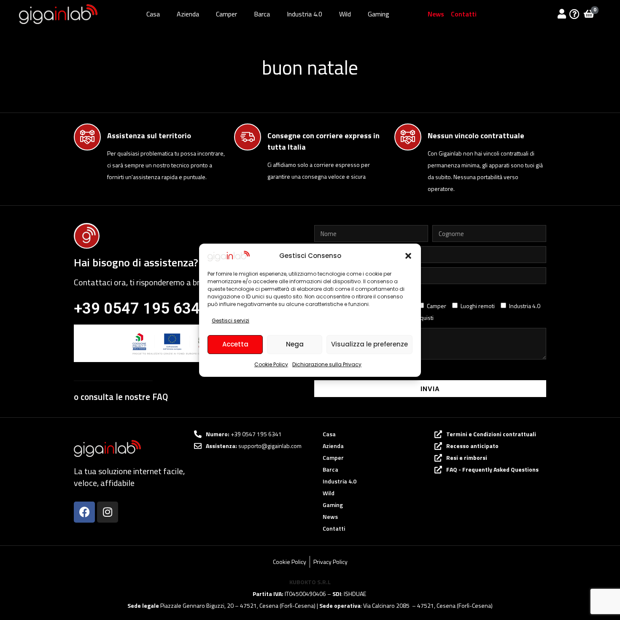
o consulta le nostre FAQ (121, 396)
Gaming (378, 14)
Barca (262, 14)
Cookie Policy (271, 364)
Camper (226, 14)
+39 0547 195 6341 (141, 308)
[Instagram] (107, 512)
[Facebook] (84, 512)
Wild (345, 14)
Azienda (188, 14)
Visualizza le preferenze (369, 344)
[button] (408, 256)
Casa (153, 14)
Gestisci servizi (230, 320)
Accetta (235, 344)
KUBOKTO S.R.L (310, 581)
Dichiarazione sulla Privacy (326, 364)
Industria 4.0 (304, 14)
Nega (295, 344)
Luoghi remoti (478, 305)
